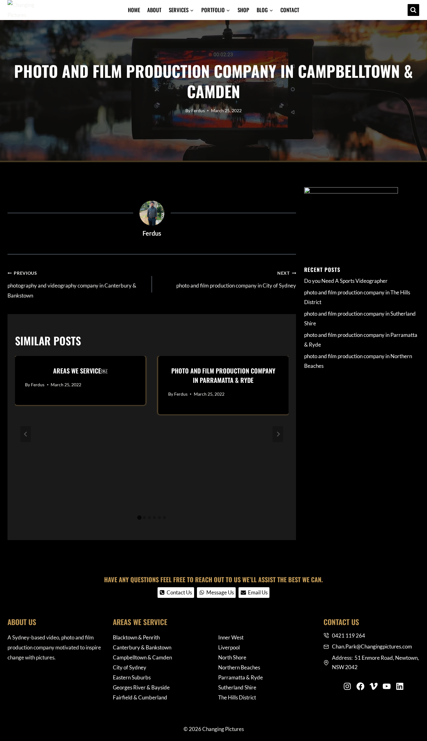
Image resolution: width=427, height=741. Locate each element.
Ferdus (198, 110)
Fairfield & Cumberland (140, 697)
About (154, 10)
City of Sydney (129, 667)
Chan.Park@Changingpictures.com (372, 646)
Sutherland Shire (237, 687)
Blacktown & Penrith (136, 637)
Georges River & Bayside (141, 687)
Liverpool (229, 647)
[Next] (278, 434)
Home (134, 10)
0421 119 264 (348, 635)
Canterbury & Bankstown (142, 647)
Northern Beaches (239, 667)
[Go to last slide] (25, 434)
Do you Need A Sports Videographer (346, 281)
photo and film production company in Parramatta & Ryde (223, 375)
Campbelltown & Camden (142, 657)
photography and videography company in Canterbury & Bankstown (72, 285)
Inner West (231, 637)
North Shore (232, 657)
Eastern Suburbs (132, 677)
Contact (289, 10)
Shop (243, 10)
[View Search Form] (413, 10)
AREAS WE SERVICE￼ (80, 370)
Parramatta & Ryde (240, 677)
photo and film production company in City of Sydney (236, 280)
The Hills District (237, 697)
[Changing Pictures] (22, 10)
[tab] (139, 517)
